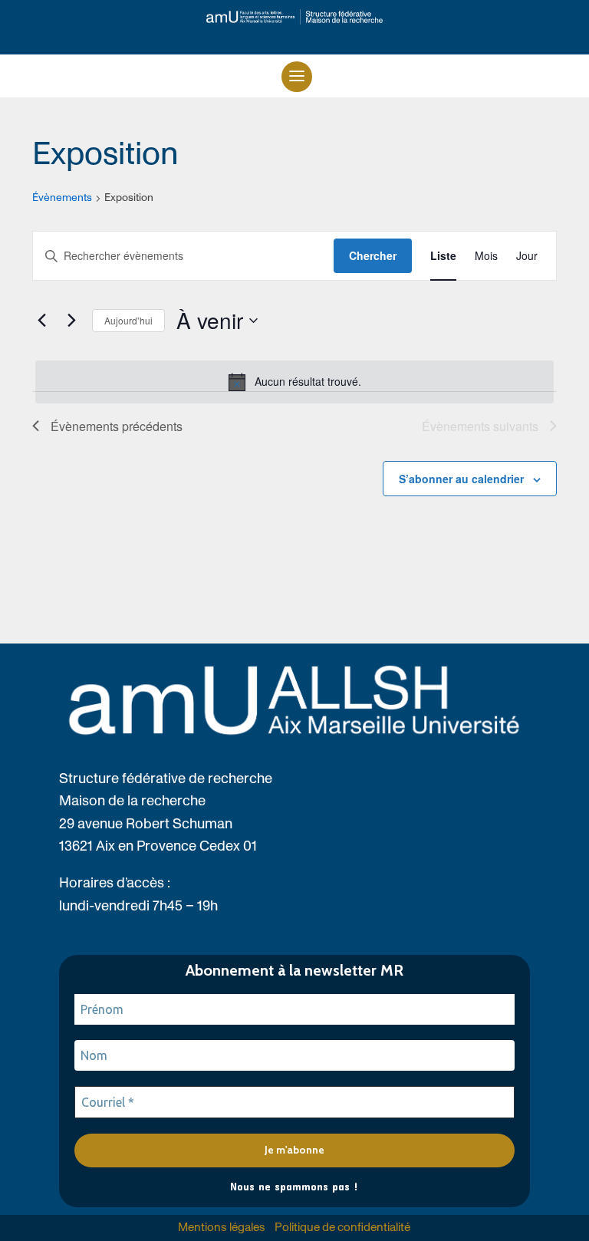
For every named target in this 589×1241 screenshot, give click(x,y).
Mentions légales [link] (221, 1227)
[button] (296, 76)
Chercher (373, 255)
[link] (294, 17)
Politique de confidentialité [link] (342, 1227)
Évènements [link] (62, 198)
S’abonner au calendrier (461, 478)
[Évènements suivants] (71, 320)
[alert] (294, 381)
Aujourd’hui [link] (128, 320)
